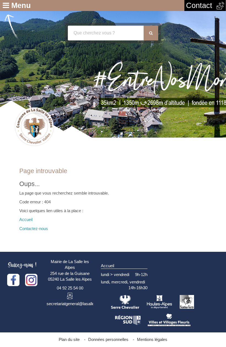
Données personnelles (108, 339)
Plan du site (69, 339)
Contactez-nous (33, 228)
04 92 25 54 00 (70, 288)
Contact (201, 5)
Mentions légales (152, 339)
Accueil (26, 219)
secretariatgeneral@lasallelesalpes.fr (80, 303)
